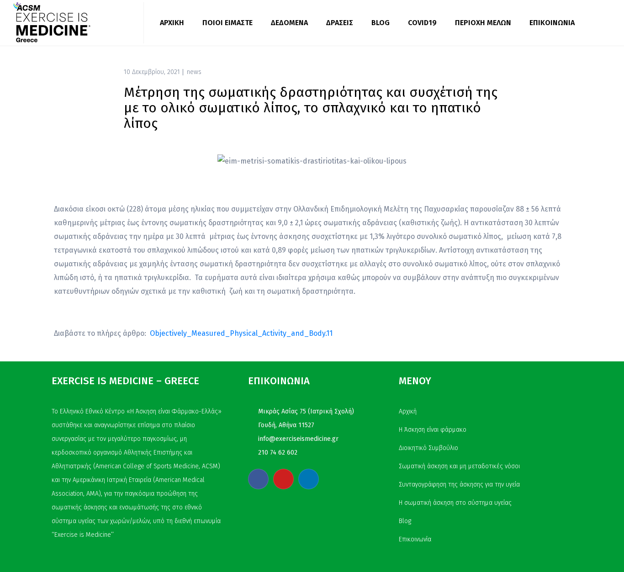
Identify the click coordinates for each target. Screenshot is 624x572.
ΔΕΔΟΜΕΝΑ (289, 22)
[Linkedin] (308, 479)
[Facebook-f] (258, 479)
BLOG (380, 22)
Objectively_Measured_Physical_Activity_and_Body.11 (241, 333)
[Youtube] (283, 479)
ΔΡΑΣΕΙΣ (339, 22)
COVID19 (422, 22)
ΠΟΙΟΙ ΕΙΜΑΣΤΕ (227, 22)
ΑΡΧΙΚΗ (172, 22)
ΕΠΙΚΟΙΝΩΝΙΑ (552, 22)
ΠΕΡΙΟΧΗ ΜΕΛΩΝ (483, 22)
